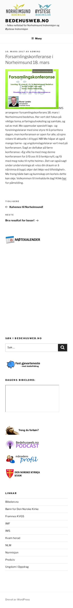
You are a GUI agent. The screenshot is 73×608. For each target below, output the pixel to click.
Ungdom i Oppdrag (17, 566)
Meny (38, 38)
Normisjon (11, 552)
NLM (8, 545)
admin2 (35, 51)
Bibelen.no (12, 501)
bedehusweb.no (27, 20)
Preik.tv (10, 559)
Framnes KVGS (14, 516)
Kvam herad (12, 538)
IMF (7, 523)
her (64, 178)
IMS (7, 530)
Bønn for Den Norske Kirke (22, 509)
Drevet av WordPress (17, 599)
